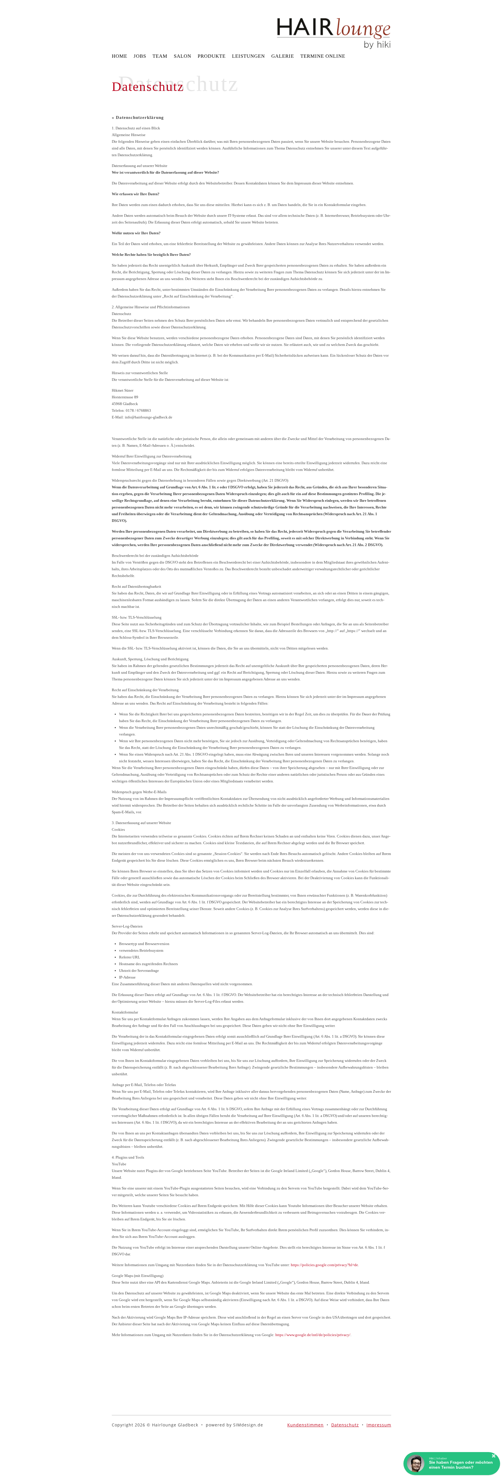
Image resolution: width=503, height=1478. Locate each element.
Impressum (378, 1425)
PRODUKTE (212, 56)
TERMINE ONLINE (322, 56)
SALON (182, 56)
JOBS (140, 56)
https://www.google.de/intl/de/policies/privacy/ (312, 1335)
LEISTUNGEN (248, 56)
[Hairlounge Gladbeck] (334, 24)
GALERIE (282, 56)
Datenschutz (345, 1425)
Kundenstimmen (305, 1425)
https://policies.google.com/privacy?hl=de (324, 1265)
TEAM (160, 56)
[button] (451, 1463)
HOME (119, 56)
